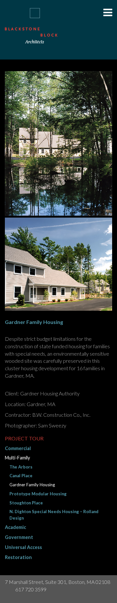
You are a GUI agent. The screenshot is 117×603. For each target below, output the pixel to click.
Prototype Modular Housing (38, 493)
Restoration (18, 557)
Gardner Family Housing (32, 484)
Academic (15, 527)
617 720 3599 (30, 589)
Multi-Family (17, 457)
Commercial (18, 448)
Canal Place (20, 475)
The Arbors (20, 466)
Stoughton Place (26, 502)
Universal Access (23, 547)
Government (19, 537)
